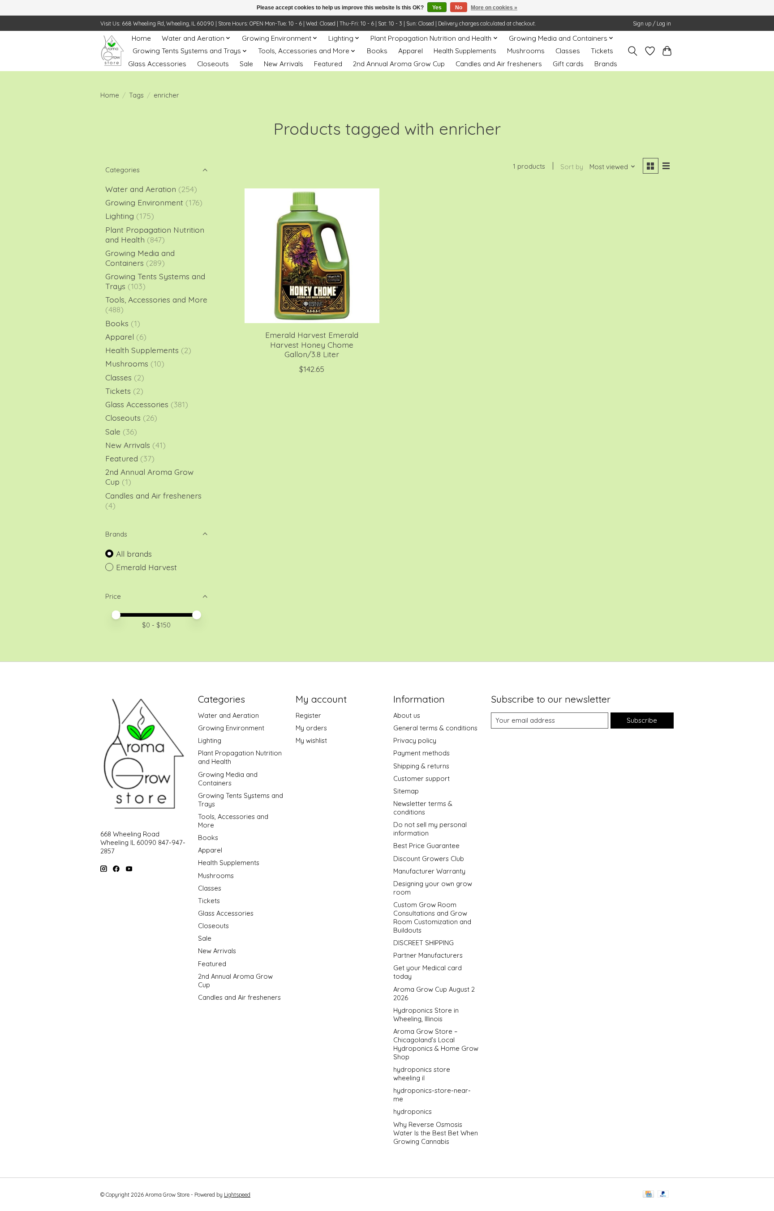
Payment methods (421, 753)
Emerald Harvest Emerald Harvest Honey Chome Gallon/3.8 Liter (311, 344)
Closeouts (213, 64)
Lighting (120, 216)
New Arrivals (283, 64)
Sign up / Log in (652, 23)
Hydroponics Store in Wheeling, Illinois (426, 1014)
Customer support (421, 778)
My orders (311, 728)
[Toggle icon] (632, 51)
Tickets (602, 51)
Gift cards (568, 64)
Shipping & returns (421, 766)
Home (141, 38)
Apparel (410, 51)
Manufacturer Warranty (429, 871)
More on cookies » (494, 7)
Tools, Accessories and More (156, 299)
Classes (567, 51)
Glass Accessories (157, 64)
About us (406, 715)
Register (308, 715)
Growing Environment (144, 202)
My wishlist (311, 740)
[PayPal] (663, 1194)
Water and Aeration (140, 189)
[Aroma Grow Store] (112, 51)
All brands (134, 554)
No (458, 7)
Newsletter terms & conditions (422, 807)
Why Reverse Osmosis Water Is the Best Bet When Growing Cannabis (435, 1133)
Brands (605, 64)
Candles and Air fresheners (499, 64)
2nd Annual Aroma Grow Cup (399, 64)
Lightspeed (237, 1194)
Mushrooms (526, 51)
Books (377, 51)
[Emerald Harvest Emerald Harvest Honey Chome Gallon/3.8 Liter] (312, 255)
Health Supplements (465, 51)
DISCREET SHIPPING (423, 942)
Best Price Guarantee (426, 845)
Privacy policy (414, 740)
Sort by (571, 166)
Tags (136, 95)
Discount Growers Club (428, 858)
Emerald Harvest (146, 567)
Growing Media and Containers (140, 258)
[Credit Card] (648, 1194)
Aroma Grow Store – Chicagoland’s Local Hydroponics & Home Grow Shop (435, 1044)
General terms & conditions (435, 728)
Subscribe (642, 720)
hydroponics (412, 1111)
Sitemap (406, 791)
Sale (246, 64)
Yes (437, 7)
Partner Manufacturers (428, 955)
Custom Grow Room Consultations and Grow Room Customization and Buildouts (432, 917)
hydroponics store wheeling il (421, 1073)
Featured (328, 64)
